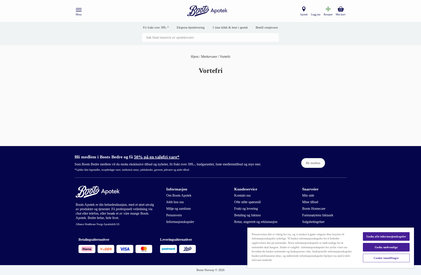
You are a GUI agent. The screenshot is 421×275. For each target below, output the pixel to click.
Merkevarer (209, 56)
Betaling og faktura (247, 215)
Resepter (328, 14)
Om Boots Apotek (178, 195)
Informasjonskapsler (180, 222)
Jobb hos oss (175, 202)
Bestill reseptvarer (267, 27)
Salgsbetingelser (313, 222)
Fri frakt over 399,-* (156, 27)
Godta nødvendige (386, 247)
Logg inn (315, 14)
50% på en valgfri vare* (156, 156)
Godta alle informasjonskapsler (386, 236)
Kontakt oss (242, 195)
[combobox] (210, 37)
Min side (308, 195)
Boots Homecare (313, 208)
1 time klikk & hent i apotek (230, 27)
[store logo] (207, 11)
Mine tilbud (310, 202)
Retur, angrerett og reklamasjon (255, 222)
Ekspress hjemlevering (191, 27)
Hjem (195, 56)
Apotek (304, 14)
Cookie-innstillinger (386, 258)
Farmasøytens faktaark (317, 215)
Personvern (174, 215)
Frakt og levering (246, 208)
